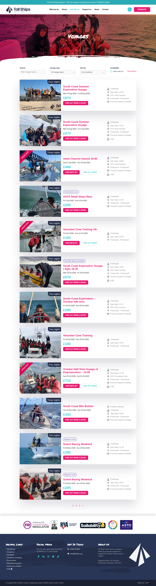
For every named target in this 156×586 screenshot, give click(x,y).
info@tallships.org (76, 554)
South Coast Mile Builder (78, 406)
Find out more (90, 172)
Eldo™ (147, 583)
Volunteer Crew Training (77, 335)
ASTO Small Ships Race (77, 196)
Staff (9, 569)
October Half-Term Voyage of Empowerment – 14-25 (80, 371)
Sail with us (74, 9)
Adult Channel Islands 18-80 (80, 158)
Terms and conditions (14, 566)
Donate (142, 9)
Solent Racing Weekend (77, 444)
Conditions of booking (14, 557)
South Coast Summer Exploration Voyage (76, 88)
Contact (105, 9)
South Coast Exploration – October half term (79, 300)
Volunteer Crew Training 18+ (80, 229)
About (64, 9)
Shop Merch (11, 549)
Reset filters (131, 71)
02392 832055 (75, 549)
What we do (54, 9)
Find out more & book (75, 103)
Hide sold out (118, 71)
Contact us (10, 552)
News (97, 9)
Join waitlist (71, 172)
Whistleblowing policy (14, 563)
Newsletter (10, 555)
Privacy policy (11, 560)
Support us (86, 9)
